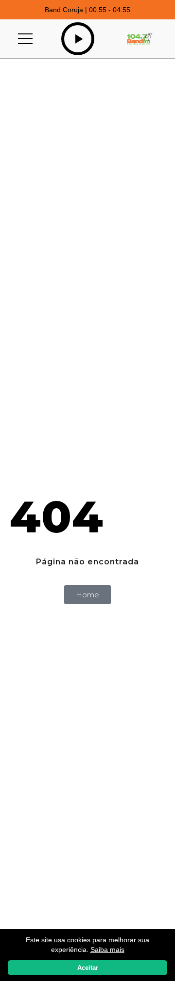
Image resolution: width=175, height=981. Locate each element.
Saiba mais (107, 949)
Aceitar (87, 967)
